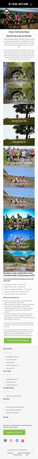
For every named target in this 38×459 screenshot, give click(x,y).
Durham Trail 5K (10, 382)
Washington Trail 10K (12, 357)
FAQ (27, 454)
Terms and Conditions (24, 453)
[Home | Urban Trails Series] (19, 4)
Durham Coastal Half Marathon (15, 407)
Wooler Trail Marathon (12, 413)
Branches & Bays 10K (12, 365)
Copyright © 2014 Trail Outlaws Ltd (17, 450)
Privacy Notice (18, 454)
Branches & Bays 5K (12, 385)
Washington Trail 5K (12, 379)
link (25, 59)
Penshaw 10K (10, 368)
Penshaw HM (10, 362)
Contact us (10, 453)
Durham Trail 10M (11, 360)
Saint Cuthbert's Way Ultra (14, 410)
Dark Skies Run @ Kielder (13, 396)
